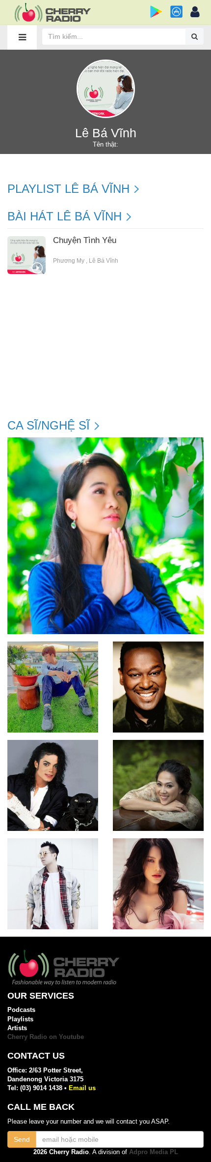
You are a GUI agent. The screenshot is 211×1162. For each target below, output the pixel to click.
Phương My (68, 260)
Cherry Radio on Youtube (45, 1036)
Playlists (20, 1019)
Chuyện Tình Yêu (84, 240)
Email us (82, 1088)
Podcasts (21, 1009)
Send (22, 1139)
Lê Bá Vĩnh (103, 260)
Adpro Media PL (153, 1152)
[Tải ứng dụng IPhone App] (176, 11)
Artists (17, 1028)
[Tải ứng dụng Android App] (156, 11)
